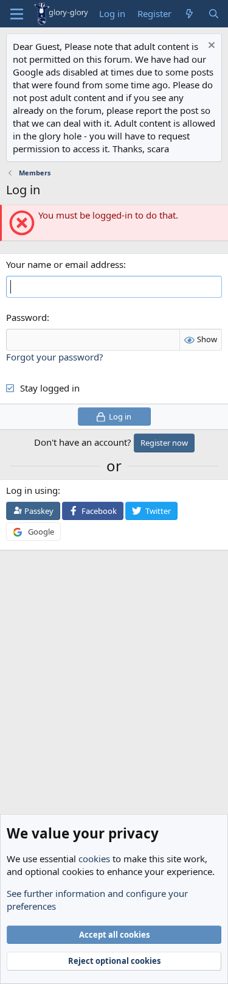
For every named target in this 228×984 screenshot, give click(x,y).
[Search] (214, 13)
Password (26, 317)
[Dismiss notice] (210, 46)
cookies (94, 858)
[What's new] (189, 13)
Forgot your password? (54, 357)
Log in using (32, 490)
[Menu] (16, 14)
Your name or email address (64, 264)
